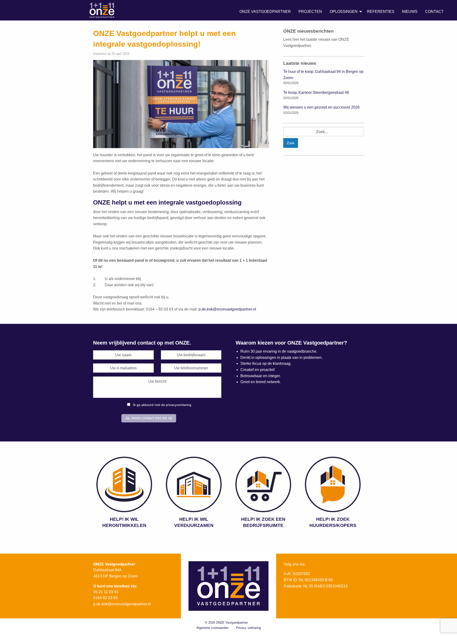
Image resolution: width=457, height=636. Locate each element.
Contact (434, 12)
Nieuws (409, 12)
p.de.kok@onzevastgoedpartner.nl (227, 309)
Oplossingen (344, 12)
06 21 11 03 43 (105, 592)
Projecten (310, 12)
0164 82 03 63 (105, 598)
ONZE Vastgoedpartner (265, 12)
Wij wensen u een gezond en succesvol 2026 (321, 107)
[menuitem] (265, 11)
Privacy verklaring (248, 628)
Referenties (380, 12)
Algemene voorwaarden (212, 628)
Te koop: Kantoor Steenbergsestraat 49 (316, 92)
